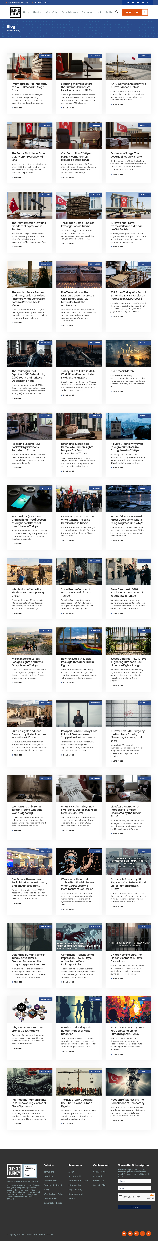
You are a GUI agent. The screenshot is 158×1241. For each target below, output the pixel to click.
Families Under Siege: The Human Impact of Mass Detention (76, 1031)
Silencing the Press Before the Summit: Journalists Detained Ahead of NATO (76, 87)
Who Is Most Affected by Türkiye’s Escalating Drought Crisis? (29, 592)
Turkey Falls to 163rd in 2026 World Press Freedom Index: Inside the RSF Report (78, 374)
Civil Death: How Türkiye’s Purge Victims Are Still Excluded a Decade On (76, 157)
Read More (19, 108)
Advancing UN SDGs (78, 1180)
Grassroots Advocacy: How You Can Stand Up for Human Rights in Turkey (127, 1031)
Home (26, 12)
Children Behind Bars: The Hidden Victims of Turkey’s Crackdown (126, 958)
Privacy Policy (50, 1180)
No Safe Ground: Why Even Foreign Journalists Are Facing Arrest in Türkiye (126, 447)
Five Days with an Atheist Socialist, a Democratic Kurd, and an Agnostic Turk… (29, 882)
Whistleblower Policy (53, 1194)
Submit (134, 1207)
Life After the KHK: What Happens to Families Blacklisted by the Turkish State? (125, 811)
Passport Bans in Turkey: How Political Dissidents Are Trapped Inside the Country (79, 734)
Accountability (76, 1176)
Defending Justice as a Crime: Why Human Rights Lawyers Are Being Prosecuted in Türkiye (77, 448)
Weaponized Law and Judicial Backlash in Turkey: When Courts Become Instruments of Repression (77, 884)
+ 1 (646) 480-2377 (42, 2)
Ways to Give (99, 1185)
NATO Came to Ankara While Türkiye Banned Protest (128, 85)
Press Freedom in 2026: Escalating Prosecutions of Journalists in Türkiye (126, 592)
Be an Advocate (70, 12)
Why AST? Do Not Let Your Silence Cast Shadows (27, 1029)
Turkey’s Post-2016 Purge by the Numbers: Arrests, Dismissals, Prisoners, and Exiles (127, 736)
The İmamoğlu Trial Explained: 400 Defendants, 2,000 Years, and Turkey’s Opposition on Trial (28, 376)
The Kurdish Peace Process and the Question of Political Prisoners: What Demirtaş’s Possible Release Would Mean (29, 299)
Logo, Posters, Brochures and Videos (76, 1194)
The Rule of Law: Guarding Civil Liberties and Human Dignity (77, 1103)
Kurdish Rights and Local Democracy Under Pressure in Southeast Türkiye (29, 734)
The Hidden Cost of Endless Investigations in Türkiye (77, 224)
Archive (109, 12)
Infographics (75, 1185)
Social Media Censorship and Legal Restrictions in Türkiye (76, 592)
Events (99, 12)
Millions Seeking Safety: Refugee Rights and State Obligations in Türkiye (27, 662)
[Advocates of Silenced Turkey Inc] (29, 1171)
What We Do (52, 12)
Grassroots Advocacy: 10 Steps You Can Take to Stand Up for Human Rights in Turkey (128, 884)
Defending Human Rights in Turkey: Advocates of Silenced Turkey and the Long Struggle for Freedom (28, 959)
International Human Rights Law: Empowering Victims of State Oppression (29, 1103)
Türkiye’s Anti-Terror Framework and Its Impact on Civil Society (126, 226)
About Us (37, 12)
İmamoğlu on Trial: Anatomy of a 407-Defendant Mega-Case (29, 87)
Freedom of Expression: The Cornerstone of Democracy (127, 1101)
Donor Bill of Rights (53, 1203)
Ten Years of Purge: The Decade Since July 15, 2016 (126, 155)
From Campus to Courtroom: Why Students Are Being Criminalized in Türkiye (79, 520)
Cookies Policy (51, 1198)
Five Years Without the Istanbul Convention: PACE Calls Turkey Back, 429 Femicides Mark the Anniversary (77, 299)
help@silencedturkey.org (18, 2)
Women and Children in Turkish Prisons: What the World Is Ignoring (27, 810)
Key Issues (86, 12)
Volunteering (99, 1172)
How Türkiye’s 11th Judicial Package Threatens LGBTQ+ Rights (78, 662)
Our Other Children (122, 371)
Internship (98, 1176)
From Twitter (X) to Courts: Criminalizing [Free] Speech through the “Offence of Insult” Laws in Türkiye (29, 521)
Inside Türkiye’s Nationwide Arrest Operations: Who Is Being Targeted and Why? (126, 520)
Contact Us (98, 1180)
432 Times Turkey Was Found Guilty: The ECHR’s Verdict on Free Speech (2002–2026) (128, 296)
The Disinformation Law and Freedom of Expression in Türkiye (29, 226)
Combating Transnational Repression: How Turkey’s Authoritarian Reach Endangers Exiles (77, 959)
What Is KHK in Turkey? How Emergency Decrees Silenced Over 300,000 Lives (79, 810)
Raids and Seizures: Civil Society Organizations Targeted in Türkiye (26, 447)
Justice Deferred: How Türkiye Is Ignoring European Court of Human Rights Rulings (128, 662)
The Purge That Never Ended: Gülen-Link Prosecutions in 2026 (29, 157)
